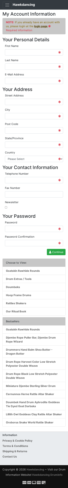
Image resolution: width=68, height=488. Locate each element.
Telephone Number (17, 173)
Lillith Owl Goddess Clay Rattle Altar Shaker (34, 414)
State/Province (14, 138)
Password (11, 222)
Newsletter (11, 202)
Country (10, 152)
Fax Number (12, 188)
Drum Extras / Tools (19, 279)
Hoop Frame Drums (18, 295)
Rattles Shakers (16, 303)
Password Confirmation (19, 236)
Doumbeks (13, 287)
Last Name (11, 60)
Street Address (14, 95)
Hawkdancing (24, 5)
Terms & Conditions (15, 446)
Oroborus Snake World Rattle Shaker (29, 422)
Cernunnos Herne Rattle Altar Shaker (30, 394)
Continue (57, 252)
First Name (11, 46)
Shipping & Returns (14, 451)
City (7, 109)
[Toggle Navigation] (7, 5)
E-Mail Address (14, 74)
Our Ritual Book (16, 311)
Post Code (11, 124)
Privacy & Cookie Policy (17, 440)
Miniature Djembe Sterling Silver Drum (31, 386)
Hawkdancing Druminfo (47, 474)
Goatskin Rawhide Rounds (23, 270)
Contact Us (9, 456)
